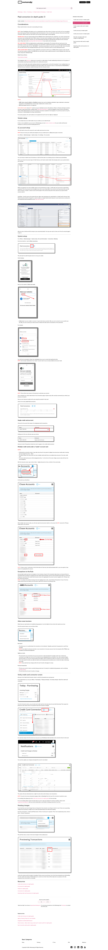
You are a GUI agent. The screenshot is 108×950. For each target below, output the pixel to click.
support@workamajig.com (42, 109)
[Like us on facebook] (71, 947)
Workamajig (32, 947)
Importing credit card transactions (36, 40)
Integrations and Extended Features (25, 920)
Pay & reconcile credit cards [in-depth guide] (81, 42)
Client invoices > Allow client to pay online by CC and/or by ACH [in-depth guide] (35, 922)
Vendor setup (30, 21)
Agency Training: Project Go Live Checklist (26, 918)
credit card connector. (39, 199)
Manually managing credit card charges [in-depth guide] (80, 37)
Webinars (84, 942)
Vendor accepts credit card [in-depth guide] (81, 27)
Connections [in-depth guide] (24, 890)
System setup (45, 21)
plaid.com (29, 60)
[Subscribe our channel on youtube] (85, 947)
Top (55, 947)
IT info (54, 942)
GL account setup (37, 21)
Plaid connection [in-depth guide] (81, 22)
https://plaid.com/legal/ (22, 57)
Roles (23, 942)
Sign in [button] (88, 2)
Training (38, 942)
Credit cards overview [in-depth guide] (81, 19)
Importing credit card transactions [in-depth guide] (81, 46)
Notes (26, 21)
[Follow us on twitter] (82, 947)
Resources (66, 21)
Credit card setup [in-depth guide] (81, 30)
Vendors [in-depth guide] (23, 888)
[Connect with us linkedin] (78, 947)
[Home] (25, 2)
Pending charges (59, 21)
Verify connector (51, 21)
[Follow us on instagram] (75, 947)
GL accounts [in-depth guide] (24, 886)
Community (82, 2)
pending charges (22, 669)
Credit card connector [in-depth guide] (82, 33)
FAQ (69, 942)
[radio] (41, 902)
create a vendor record (50, 123)
